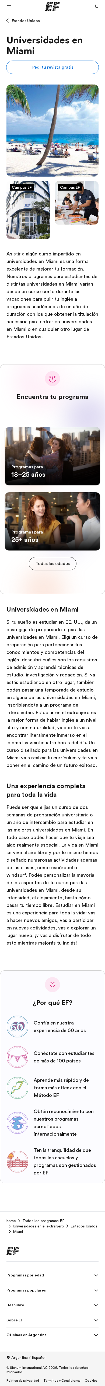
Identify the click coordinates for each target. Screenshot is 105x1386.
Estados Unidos (26, 21)
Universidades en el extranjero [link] (38, 1226)
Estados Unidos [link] (84, 1226)
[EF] (52, 6)
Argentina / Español (28, 1357)
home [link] (11, 1221)
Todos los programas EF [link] (43, 1221)
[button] (9, 6)
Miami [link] (18, 1231)
